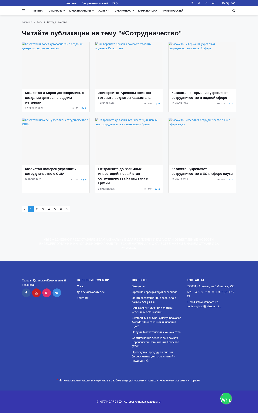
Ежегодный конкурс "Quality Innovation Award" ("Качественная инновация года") (156, 322)
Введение (138, 286)
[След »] (67, 209)
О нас (80, 286)
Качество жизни (80, 10)
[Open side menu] (23, 11)
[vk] (213, 3)
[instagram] (206, 3)
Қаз (233, 3)
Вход (224, 3)
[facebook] (192, 3)
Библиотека (123, 10)
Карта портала (147, 10)
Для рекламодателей (95, 3)
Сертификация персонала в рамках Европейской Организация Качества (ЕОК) (155, 342)
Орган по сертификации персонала (154, 292)
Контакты (71, 3)
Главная (38, 10)
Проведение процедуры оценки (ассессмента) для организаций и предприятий (153, 356)
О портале (55, 10)
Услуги (102, 10)
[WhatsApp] (226, 398)
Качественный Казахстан (41, 3)
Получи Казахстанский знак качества (156, 332)
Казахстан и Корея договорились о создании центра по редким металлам (54, 97)
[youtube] (199, 3)
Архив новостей (172, 10)
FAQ (115, 3)
